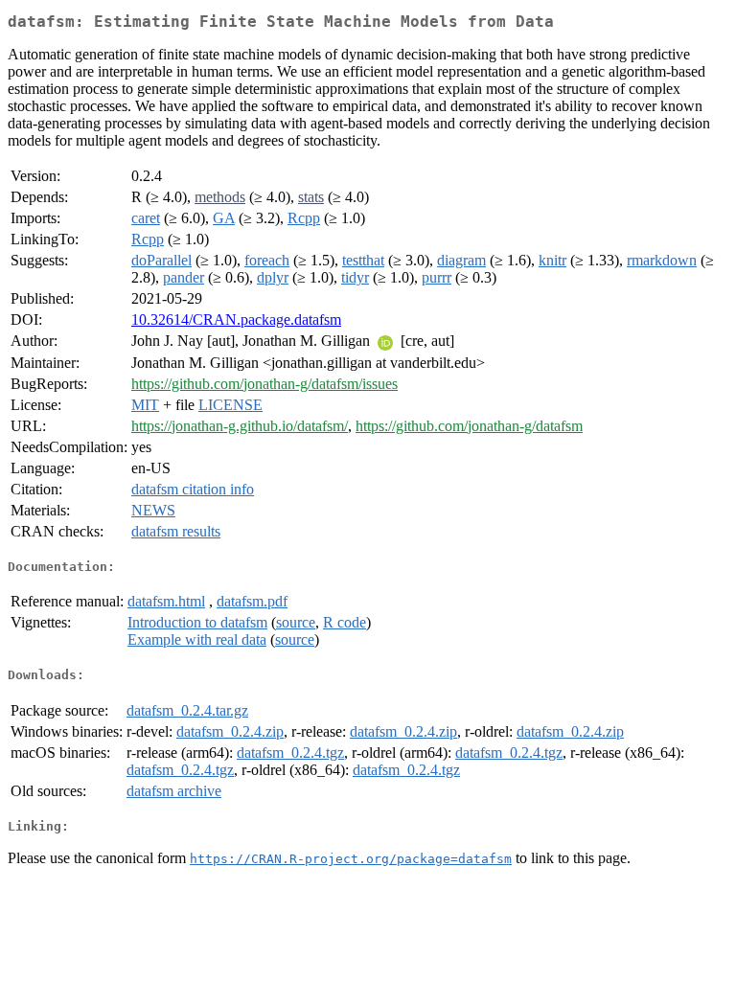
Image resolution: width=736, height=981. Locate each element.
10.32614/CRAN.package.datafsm (236, 319)
